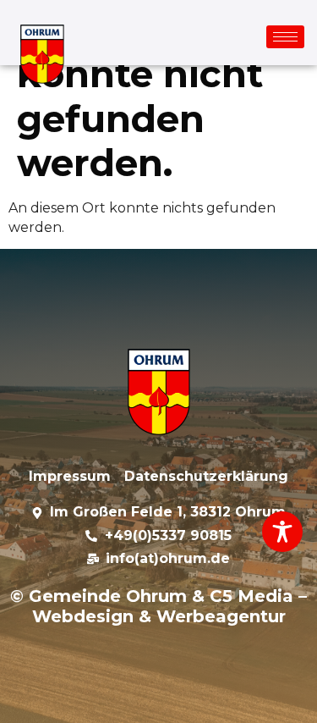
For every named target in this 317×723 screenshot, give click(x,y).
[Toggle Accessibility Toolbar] (282, 532)
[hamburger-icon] (285, 36)
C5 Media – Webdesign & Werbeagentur (170, 606)
